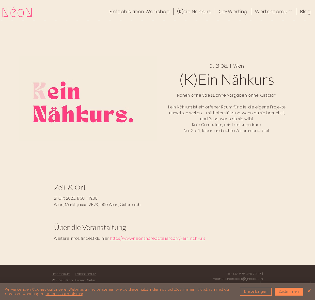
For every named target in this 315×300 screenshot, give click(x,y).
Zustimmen (289, 291)
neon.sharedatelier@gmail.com (238, 278)
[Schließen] (309, 291)
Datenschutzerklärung (65, 293)
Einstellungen (256, 291)
